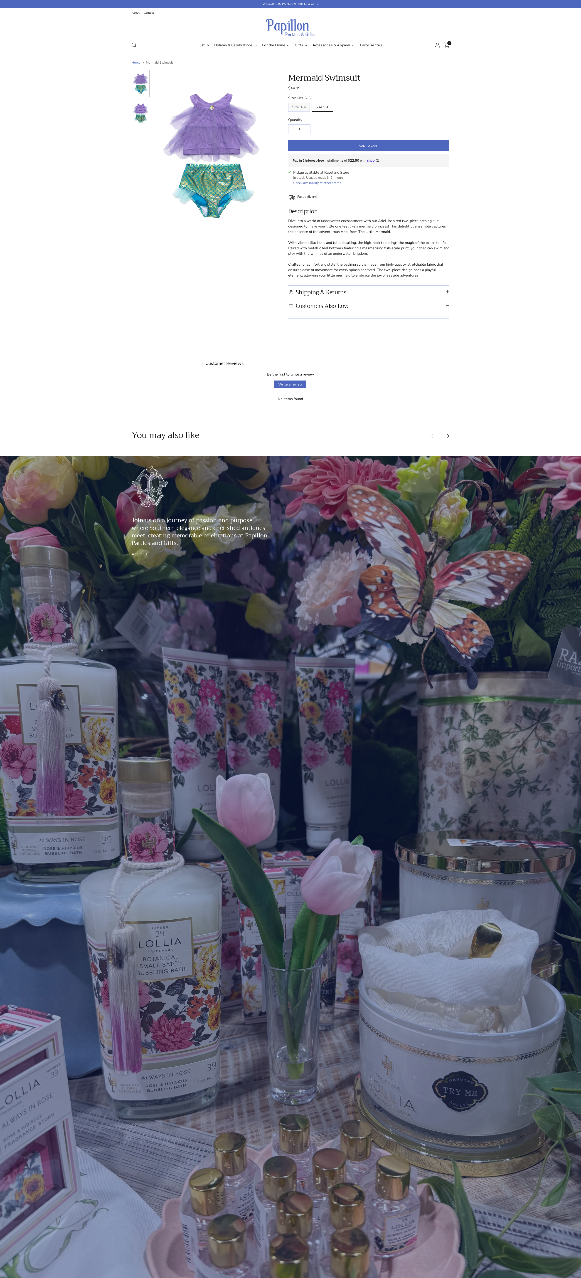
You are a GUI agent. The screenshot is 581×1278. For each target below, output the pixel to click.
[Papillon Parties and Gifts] (290, 27)
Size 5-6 (322, 107)
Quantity (295, 119)
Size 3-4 (299, 107)
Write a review (290, 384)
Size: (299, 98)
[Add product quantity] (306, 129)
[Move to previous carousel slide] (435, 436)
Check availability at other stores (317, 183)
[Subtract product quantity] (292, 129)
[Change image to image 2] (141, 113)
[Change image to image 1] (141, 83)
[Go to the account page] (437, 45)
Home (136, 62)
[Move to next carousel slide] (445, 436)
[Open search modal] (134, 45)
